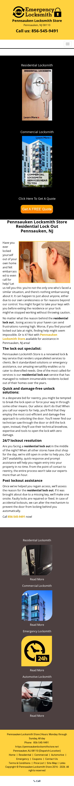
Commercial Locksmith (37, 132)
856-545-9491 (44, 31)
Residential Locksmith (37, 65)
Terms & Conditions (19, 763)
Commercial (41, 755)
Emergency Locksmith (37, 631)
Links (62, 763)
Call (37, 781)
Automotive (57, 755)
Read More (37, 579)
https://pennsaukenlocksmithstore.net (37, 746)
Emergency (22, 759)
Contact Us (51, 759)
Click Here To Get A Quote (37, 198)
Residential (25, 755)
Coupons (37, 759)
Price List (39, 763)
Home (12, 755)
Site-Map (52, 763)
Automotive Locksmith (37, 677)
